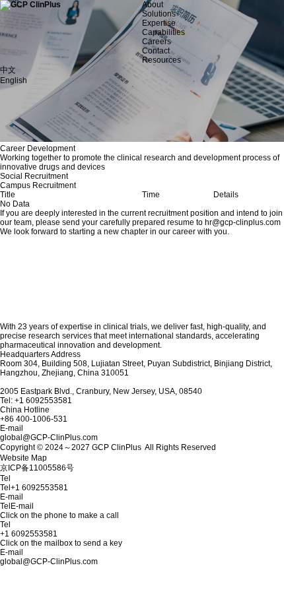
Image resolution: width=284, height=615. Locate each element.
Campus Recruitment (38, 185)
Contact (156, 50)
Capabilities (163, 32)
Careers (156, 41)
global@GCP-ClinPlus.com (49, 561)
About (152, 4)
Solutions (159, 13)
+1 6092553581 (28, 533)
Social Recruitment (34, 176)
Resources (161, 60)
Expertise (159, 23)
